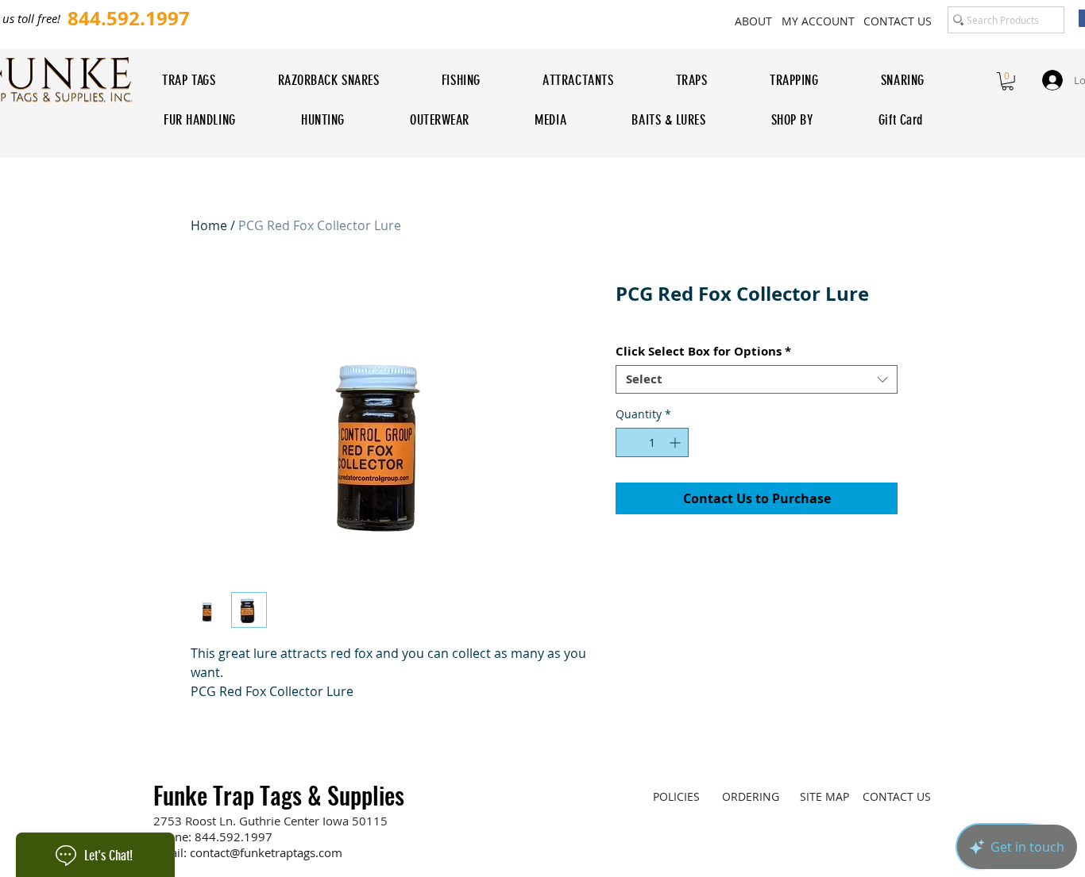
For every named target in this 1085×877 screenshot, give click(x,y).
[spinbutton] (652, 442)
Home (209, 225)
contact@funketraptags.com (266, 852)
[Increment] (676, 442)
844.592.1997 (233, 836)
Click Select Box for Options (703, 351)
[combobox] (757, 379)
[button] (1007, 81)
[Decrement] (628, 442)
